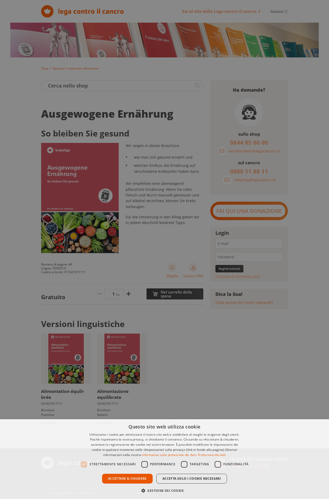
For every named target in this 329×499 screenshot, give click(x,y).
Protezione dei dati (212, 455)
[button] (164, 490)
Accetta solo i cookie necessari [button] (191, 478)
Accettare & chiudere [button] (127, 478)
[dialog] (164, 459)
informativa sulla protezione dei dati (169, 455)
